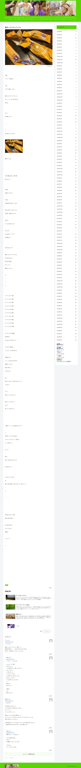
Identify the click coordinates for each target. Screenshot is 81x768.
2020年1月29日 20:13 (9, 700)
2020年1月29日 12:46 (10, 659)
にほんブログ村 (60, 353)
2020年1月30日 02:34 (10, 732)
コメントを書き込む (29, 754)
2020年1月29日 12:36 (9, 641)
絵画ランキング (60, 345)
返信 (51, 654)
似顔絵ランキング (60, 349)
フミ (6, 640)
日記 (7, 585)
